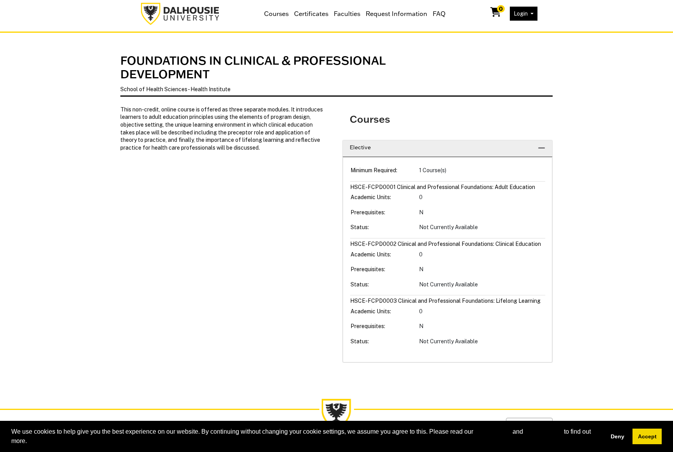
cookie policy (493, 431)
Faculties (347, 14)
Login (521, 14)
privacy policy (543, 431)
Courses (276, 14)
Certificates (311, 14)
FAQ (439, 14)
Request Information (396, 14)
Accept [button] (647, 436)
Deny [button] (617, 436)
